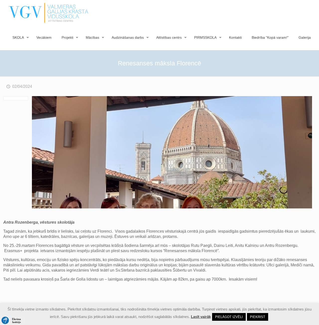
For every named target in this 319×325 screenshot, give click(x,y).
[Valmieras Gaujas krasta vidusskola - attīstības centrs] (48, 12)
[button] (12, 320)
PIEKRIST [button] (257, 317)
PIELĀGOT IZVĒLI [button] (229, 317)
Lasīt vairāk (201, 317)
